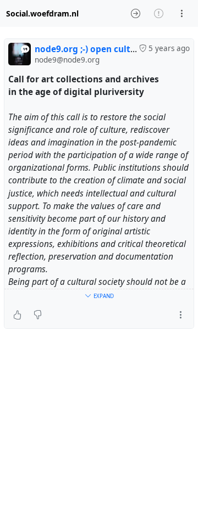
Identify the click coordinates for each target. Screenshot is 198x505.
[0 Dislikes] (38, 315)
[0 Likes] (17, 315)
